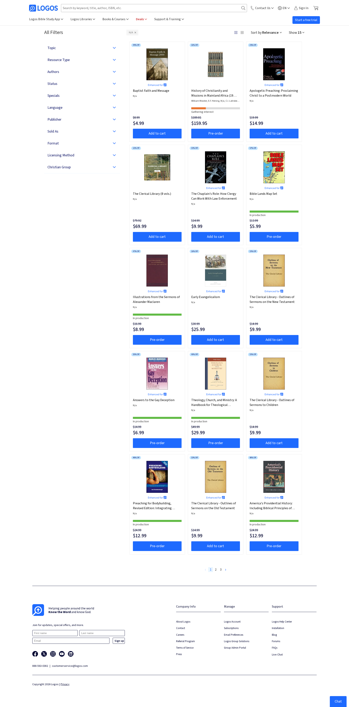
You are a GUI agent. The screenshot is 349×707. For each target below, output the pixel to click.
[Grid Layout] (236, 32)
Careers (180, 634)
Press (179, 654)
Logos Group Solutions (236, 641)
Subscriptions (231, 628)
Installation (278, 628)
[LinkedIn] (71, 654)
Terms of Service (184, 647)
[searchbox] (154, 8)
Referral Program (185, 641)
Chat (338, 701)
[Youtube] (62, 654)
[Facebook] (35, 654)
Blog (274, 634)
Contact (180, 628)
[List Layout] (242, 32)
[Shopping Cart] (316, 8)
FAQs (274, 647)
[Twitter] (44, 654)
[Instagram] (53, 654)
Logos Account (232, 621)
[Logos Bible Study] (43, 8)
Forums (276, 641)
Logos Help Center (282, 621)
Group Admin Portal (235, 647)
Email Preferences (233, 634)
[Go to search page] (243, 8)
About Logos (183, 621)
